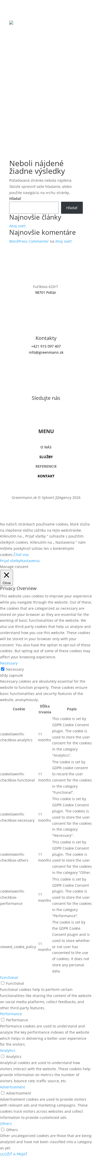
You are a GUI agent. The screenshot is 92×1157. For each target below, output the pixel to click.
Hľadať (15, 198)
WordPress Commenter (29, 241)
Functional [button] (9, 977)
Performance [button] (11, 1013)
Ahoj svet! (17, 225)
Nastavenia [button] (30, 560)
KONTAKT (46, 476)
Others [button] (6, 1123)
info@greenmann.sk (46, 352)
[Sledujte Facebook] (36, 415)
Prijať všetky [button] (10, 560)
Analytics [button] (7, 1050)
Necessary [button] (9, 663)
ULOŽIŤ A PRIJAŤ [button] (13, 1154)
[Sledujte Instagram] (46, 415)
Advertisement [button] (12, 1087)
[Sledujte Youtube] (56, 415)
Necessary (15, 669)
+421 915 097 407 (46, 346)
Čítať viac (21, 554)
